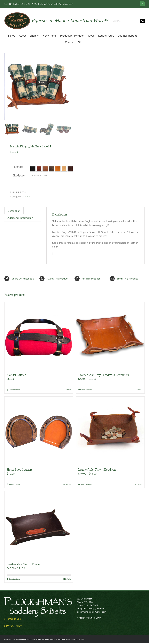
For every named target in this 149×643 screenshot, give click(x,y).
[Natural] (64, 168)
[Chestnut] (39, 168)
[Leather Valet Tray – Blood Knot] (110, 431)
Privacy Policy (14, 625)
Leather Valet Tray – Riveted (24, 564)
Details (68, 390)
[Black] (32, 168)
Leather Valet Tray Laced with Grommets (103, 375)
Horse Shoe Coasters (19, 469)
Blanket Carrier (16, 375)
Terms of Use (13, 618)
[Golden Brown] (45, 168)
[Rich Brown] (70, 168)
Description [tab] (14, 210)
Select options (14, 390)
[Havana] (51, 168)
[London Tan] (57, 168)
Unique (26, 196)
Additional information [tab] (20, 217)
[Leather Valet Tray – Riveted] (39, 525)
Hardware (19, 175)
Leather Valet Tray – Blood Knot (97, 469)
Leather (18, 166)
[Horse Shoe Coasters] (39, 431)
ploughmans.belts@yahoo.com (56, 3)
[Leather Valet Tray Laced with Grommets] (110, 336)
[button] (33, 169)
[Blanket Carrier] (39, 336)
